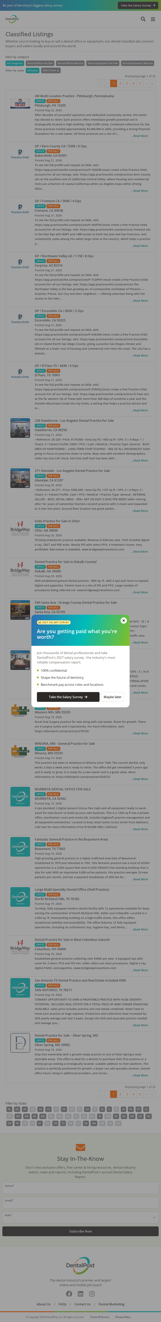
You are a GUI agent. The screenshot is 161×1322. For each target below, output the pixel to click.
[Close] (124, 620)
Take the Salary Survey (66, 697)
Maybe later (113, 697)
